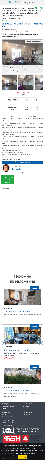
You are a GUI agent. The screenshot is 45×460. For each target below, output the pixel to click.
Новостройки (6, 404)
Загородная (26, 406)
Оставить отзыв (27, 414)
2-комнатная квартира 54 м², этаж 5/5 (16, 350)
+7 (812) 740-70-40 (28, 3)
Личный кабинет (7, 417)
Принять (22, 457)
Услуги (4, 414)
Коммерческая (27, 404)
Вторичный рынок (8, 406)
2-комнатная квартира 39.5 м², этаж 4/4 (17, 312)
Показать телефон (23, 162)
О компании (6, 412)
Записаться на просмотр (9, 179)
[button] (4, 343)
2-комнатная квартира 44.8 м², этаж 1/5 (17, 391)
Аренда (4, 408)
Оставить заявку (27, 412)
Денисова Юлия (17, 169)
